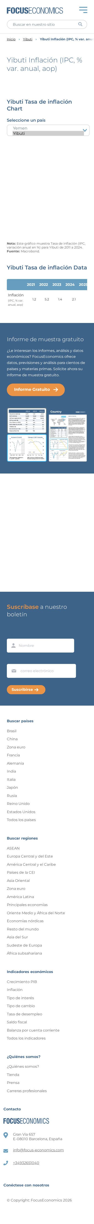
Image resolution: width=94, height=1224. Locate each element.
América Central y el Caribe (31, 864)
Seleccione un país (26, 120)
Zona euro (16, 747)
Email (13, 659)
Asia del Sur (17, 937)
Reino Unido (18, 803)
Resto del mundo (23, 929)
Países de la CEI (21, 872)
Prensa (13, 1083)
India (11, 771)
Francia (13, 755)
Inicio (11, 39)
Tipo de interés (20, 998)
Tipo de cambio (21, 1006)
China (12, 739)
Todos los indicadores (26, 1038)
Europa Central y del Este (30, 856)
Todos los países (21, 820)
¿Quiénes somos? (23, 1066)
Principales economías (27, 905)
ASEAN (13, 848)
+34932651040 (26, 1163)
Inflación (15, 990)
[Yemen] (48, 128)
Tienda (13, 1075)
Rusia (12, 796)
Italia (11, 779)
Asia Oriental (18, 880)
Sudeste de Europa (24, 945)
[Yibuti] (48, 133)
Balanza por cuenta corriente (33, 1030)
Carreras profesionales (27, 1091)
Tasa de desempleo (24, 1014)
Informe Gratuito (32, 389)
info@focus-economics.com (38, 1150)
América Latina (20, 897)
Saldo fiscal (17, 1022)
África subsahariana (24, 953)
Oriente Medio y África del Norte (36, 913)
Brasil (11, 731)
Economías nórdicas (25, 921)
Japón (12, 787)
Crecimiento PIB (22, 982)
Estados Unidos (21, 812)
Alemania (15, 763)
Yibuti (27, 39)
